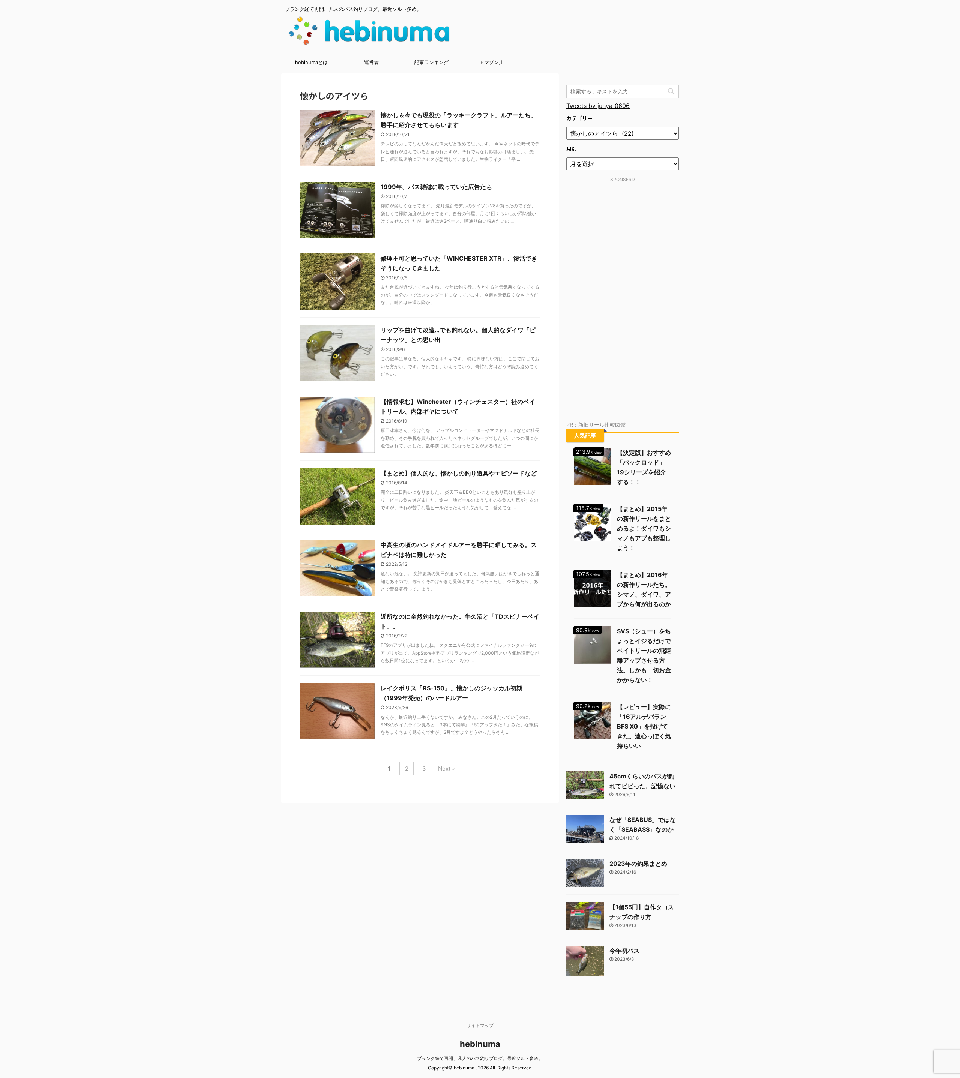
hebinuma (480, 1044)
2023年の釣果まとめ (638, 863)
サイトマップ (480, 1025)
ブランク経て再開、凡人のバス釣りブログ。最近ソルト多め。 (480, 1058)
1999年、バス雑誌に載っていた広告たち (436, 186)
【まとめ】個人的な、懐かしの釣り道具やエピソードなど (459, 473)
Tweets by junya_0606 (598, 105)
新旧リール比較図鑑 (602, 424)
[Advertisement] (622, 304)
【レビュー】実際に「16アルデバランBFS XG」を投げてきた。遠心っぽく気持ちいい (644, 726)
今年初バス (624, 950)
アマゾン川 (491, 62)
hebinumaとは (311, 62)
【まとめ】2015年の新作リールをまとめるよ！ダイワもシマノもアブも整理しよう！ (644, 528)
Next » (446, 768)
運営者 (371, 62)
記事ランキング (431, 62)
